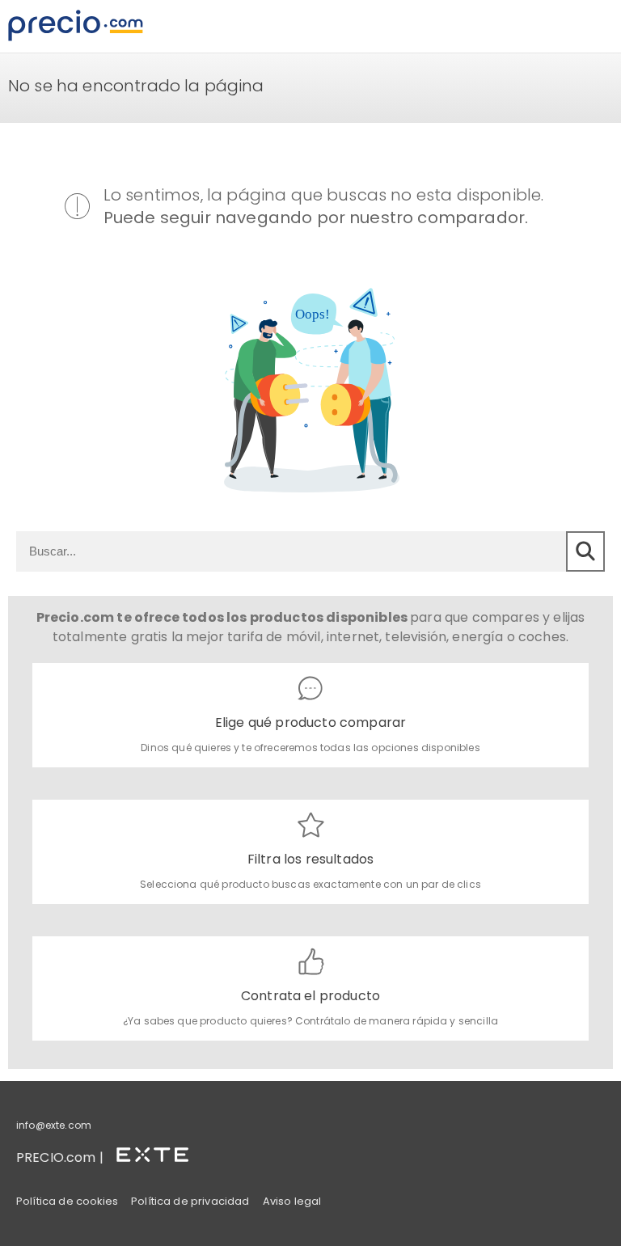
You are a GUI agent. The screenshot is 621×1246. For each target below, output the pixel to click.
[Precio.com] (75, 26)
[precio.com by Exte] (159, 1151)
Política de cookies (67, 1201)
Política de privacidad (190, 1201)
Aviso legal (292, 1201)
